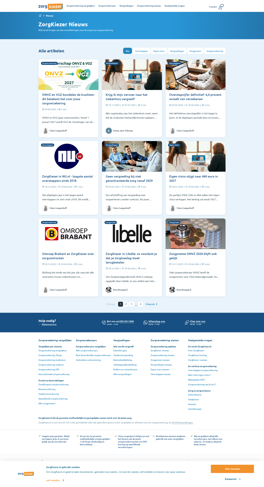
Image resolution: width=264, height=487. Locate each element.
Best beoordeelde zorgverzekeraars (93, 355)
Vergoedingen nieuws (161, 364)
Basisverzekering (46, 389)
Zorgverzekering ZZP (48, 369)
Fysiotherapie (120, 350)
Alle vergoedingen (122, 374)
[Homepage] (50, 5)
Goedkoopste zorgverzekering (53, 384)
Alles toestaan (232, 469)
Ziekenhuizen (194, 394)
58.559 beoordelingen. (182, 422)
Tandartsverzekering (48, 393)
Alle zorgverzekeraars (87, 350)
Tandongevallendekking (125, 364)
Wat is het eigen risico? (199, 374)
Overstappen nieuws (161, 374)
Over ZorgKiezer (196, 350)
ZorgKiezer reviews (197, 359)
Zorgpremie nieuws (160, 359)
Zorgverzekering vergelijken (52, 350)
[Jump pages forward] (136, 305)
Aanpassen (231, 479)
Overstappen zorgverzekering (203, 370)
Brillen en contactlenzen (125, 369)
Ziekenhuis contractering (88, 359)
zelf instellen (53, 480)
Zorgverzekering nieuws (162, 355)
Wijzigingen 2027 (196, 379)
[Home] (40, 15)
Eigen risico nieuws (160, 369)
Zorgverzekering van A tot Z (202, 384)
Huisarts (192, 404)
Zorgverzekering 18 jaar (50, 355)
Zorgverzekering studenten (52, 359)
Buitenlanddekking (122, 359)
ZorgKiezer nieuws (160, 350)
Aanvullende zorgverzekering (53, 398)
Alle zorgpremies (46, 403)
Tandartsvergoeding (123, 355)
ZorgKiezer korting (197, 355)
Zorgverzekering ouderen (51, 364)
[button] (197, 321)
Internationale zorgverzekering (53, 374)
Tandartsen (193, 399)
